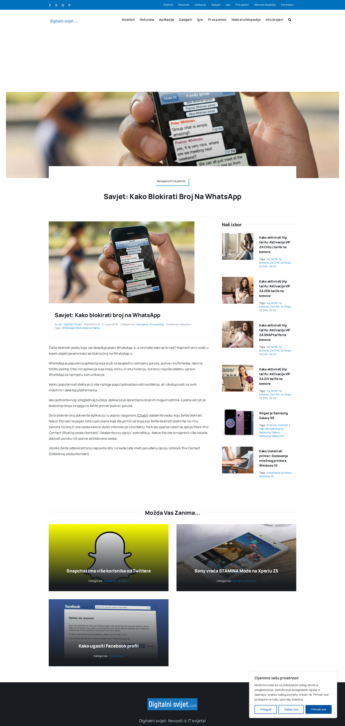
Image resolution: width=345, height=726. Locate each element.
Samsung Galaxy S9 (271, 436)
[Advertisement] (172, 62)
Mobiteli (251, 581)
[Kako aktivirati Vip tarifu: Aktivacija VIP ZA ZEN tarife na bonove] (237, 280)
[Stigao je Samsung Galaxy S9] (237, 411)
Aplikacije (109, 581)
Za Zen (263, 266)
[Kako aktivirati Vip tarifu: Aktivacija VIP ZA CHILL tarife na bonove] (237, 236)
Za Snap (286, 262)
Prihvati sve (318, 709)
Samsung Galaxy (269, 432)
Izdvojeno (142, 324)
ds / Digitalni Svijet (70, 324)
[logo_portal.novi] (172, 700)
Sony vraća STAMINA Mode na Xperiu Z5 (236, 571)
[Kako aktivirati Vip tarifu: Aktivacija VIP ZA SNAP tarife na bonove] (237, 323)
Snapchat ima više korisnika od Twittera (108, 571)
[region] (293, 694)
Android (272, 425)
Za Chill (274, 262)
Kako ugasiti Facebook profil (109, 646)
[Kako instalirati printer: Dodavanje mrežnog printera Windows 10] (237, 449)
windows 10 (266, 476)
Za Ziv (273, 266)
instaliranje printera (279, 472)
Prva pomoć (157, 324)
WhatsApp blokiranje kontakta (80, 328)
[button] (289, 19)
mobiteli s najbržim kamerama (274, 426)
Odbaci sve (291, 709)
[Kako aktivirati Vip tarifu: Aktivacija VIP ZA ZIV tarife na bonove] (237, 367)
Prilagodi (265, 709)
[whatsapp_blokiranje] (121, 223)
